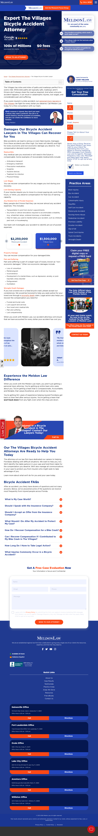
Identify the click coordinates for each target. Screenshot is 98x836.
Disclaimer (60, 824)
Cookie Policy (50, 824)
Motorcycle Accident (76, 211)
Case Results (49, 681)
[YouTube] (51, 649)
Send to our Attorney (49, 622)
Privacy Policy (39, 824)
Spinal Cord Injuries (76, 232)
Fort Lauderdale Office (23, 725)
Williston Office (19, 797)
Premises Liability (75, 222)
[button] (6, 241)
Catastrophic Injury (76, 200)
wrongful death (28, 295)
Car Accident (73, 197)
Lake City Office (19, 761)
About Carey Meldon (80, 79)
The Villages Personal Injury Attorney (19, 76)
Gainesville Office (20, 707)
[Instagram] (55, 649)
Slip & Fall (72, 229)
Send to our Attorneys (75, 173)
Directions (69, 718)
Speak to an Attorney (16, 57)
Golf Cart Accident (75, 207)
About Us (49, 678)
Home (5, 76)
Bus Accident (73, 193)
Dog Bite (71, 204)
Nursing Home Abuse (76, 215)
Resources (49, 693)
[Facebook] (42, 649)
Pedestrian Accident (76, 218)
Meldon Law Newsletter (82, 165)
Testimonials (49, 684)
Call (29, 718)
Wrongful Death (74, 239)
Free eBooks (49, 696)
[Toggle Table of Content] (59, 82)
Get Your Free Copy (78, 280)
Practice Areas (49, 687)
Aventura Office (19, 779)
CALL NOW (87, 2)
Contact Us (49, 698)
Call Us (55, 437)
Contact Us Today (80, 334)
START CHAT (82, 817)
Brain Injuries (73, 190)
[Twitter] (46, 649)
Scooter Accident (75, 225)
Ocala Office (18, 743)
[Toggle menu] (96, 2)
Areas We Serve (49, 690)
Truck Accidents (74, 236)
